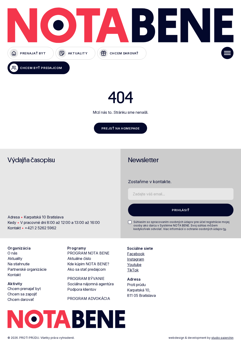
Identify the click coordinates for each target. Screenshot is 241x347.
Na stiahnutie (19, 264)
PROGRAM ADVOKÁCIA (88, 298)
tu (224, 229)
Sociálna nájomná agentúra (90, 284)
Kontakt (14, 274)
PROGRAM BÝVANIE (85, 278)
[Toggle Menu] (227, 53)
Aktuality (15, 258)
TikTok (133, 270)
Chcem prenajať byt (24, 288)
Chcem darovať (21, 299)
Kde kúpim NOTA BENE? (88, 264)
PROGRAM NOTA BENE (88, 253)
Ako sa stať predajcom (86, 269)
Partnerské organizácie (27, 269)
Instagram (135, 259)
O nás (12, 253)
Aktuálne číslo (79, 258)
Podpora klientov (81, 289)
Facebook (136, 253)
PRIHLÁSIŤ (181, 210)
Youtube (134, 264)
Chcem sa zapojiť (22, 294)
